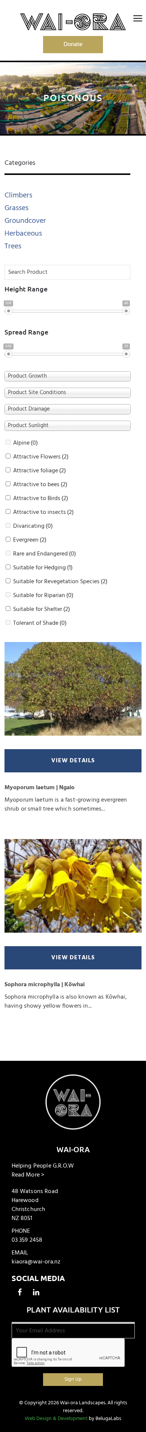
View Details (73, 761)
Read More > (28, 1175)
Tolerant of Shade (40, 623)
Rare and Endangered (44, 554)
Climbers (18, 195)
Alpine (25, 443)
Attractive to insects (43, 512)
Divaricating (33, 526)
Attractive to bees (40, 484)
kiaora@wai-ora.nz (36, 1261)
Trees (12, 246)
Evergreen (29, 540)
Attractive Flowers (41, 456)
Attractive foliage (39, 470)
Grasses (16, 208)
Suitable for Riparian (43, 595)
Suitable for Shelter (41, 609)
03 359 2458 (27, 1240)
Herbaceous (23, 233)
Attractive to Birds (40, 498)
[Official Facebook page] (19, 1292)
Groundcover (25, 220)
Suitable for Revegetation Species (60, 581)
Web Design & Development (56, 1419)
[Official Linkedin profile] (36, 1292)
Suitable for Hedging (43, 567)
